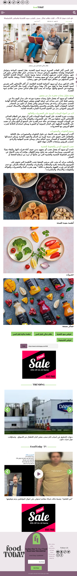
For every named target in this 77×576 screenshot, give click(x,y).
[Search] (74, 13)
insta (23, 2)
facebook (27, 2)
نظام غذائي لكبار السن (43, 333)
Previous (70, 410)
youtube (5, 2)
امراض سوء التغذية (64, 333)
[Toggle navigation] (3, 13)
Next (7, 410)
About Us (51, 558)
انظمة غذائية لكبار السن (22, 333)
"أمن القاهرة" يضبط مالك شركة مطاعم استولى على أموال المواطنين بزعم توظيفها (40, 498)
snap (9, 2)
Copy (23, 346)
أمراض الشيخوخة (64, 339)
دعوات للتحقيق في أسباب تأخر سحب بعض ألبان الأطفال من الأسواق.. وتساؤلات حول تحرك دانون (40, 438)
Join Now (36, 568)
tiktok (14, 2)
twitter (18, 2)
